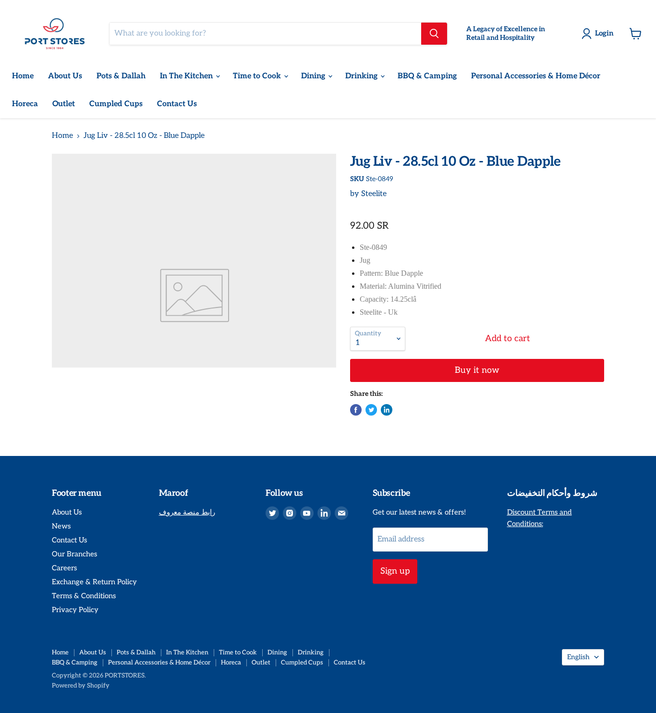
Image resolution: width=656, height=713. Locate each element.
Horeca (25, 104)
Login (604, 33)
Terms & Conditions (84, 595)
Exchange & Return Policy (94, 582)
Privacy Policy (75, 609)
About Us (65, 76)
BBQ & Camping (427, 76)
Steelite (374, 193)
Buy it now (477, 370)
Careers (64, 568)
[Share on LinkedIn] (386, 410)
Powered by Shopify (80, 685)
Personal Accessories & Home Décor (535, 76)
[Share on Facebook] (356, 410)
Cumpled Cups (116, 104)
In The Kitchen (187, 76)
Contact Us (177, 104)
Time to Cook (258, 76)
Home (23, 76)
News (61, 526)
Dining (314, 76)
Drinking (362, 76)
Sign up (395, 571)
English (578, 657)
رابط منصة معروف (187, 512)
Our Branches (74, 554)
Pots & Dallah (121, 76)
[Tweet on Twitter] (371, 410)
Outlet (63, 104)
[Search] (434, 34)
